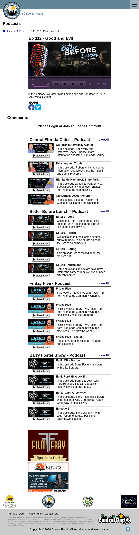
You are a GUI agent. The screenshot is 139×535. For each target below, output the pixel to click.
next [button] (81, 84)
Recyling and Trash (69, 163)
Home (9, 31)
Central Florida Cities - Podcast (59, 139)
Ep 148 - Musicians (68, 264)
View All (104, 139)
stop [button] (73, 84)
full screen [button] (104, 84)
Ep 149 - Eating (66, 249)
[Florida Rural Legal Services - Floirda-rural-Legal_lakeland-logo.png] (84, 501)
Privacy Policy (34, 513)
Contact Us (51, 513)
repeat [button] (91, 84)
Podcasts (23, 31)
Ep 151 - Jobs (65, 216)
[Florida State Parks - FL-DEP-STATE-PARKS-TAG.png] (6, 501)
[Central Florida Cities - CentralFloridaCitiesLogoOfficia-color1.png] (45, 501)
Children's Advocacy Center (74, 144)
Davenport (33, 13)
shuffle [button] (97, 84)
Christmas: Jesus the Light (74, 195)
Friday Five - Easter (69, 336)
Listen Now (41, 155)
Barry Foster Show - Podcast (57, 355)
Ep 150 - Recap (66, 232)
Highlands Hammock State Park (77, 179)
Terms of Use (16, 513)
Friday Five (63, 288)
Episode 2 (62, 408)
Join (66, 126)
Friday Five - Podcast (50, 283)
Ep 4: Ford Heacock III (71, 376)
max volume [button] (48, 84)
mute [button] (33, 84)
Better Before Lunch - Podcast (58, 211)
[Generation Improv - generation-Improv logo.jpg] (125, 501)
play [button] (65, 84)
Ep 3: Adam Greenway (71, 392)
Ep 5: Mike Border (68, 360)
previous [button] (56, 84)
